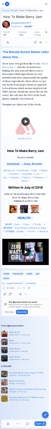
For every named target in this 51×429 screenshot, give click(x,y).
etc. (38, 173)
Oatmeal (13, 164)
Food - (33, 231)
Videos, (27, 177)
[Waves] (18, 423)
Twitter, (15, 173)
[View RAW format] (4, 294)
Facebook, (24, 170)
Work (24, 180)
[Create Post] (45, 414)
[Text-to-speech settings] (46, 32)
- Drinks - (16, 231)
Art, (5, 177)
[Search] (46, 4)
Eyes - (28, 224)
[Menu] (46, 42)
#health (14, 10)
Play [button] (39, 35)
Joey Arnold (32, 164)
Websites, (39, 177)
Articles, (15, 177)
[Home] (8, 423)
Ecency (5, 10)
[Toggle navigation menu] (3, 4)
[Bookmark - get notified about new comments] (34, 42)
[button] (3, 288)
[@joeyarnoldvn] (6, 24)
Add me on (9, 170)
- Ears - (13, 224)
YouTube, (28, 173)
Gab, (35, 170)
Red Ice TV (24, 138)
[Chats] (28, 423)
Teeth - (39, 224)
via (31, 283)
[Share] (40, 42)
